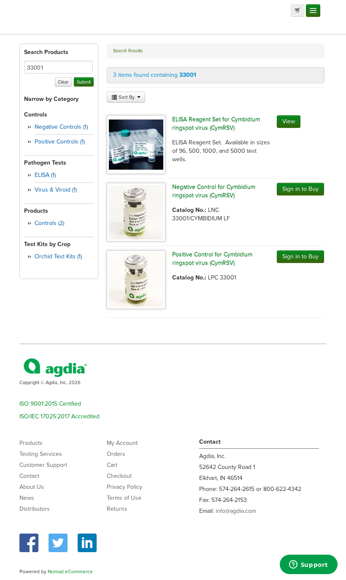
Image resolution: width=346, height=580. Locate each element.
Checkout (119, 476)
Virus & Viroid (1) (56, 189)
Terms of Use (124, 497)
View (288, 121)
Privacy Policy (124, 487)
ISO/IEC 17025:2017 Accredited (59, 416)
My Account (122, 443)
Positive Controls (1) (60, 141)
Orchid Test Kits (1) (58, 256)
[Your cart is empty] (297, 10)
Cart (112, 465)
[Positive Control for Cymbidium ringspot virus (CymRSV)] (136, 279)
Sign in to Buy (300, 188)
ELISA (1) (45, 175)
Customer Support (43, 465)
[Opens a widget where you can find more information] (308, 565)
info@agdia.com (236, 511)
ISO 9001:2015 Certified (50, 403)
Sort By (126, 97)
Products (31, 443)
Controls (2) (49, 223)
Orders (116, 454)
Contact (29, 476)
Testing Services (40, 454)
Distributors (34, 508)
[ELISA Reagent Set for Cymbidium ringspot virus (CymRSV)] (136, 144)
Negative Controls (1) (61, 126)
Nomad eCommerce (70, 572)
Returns (117, 508)
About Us (31, 487)
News (26, 497)
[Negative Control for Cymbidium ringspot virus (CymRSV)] (136, 211)
